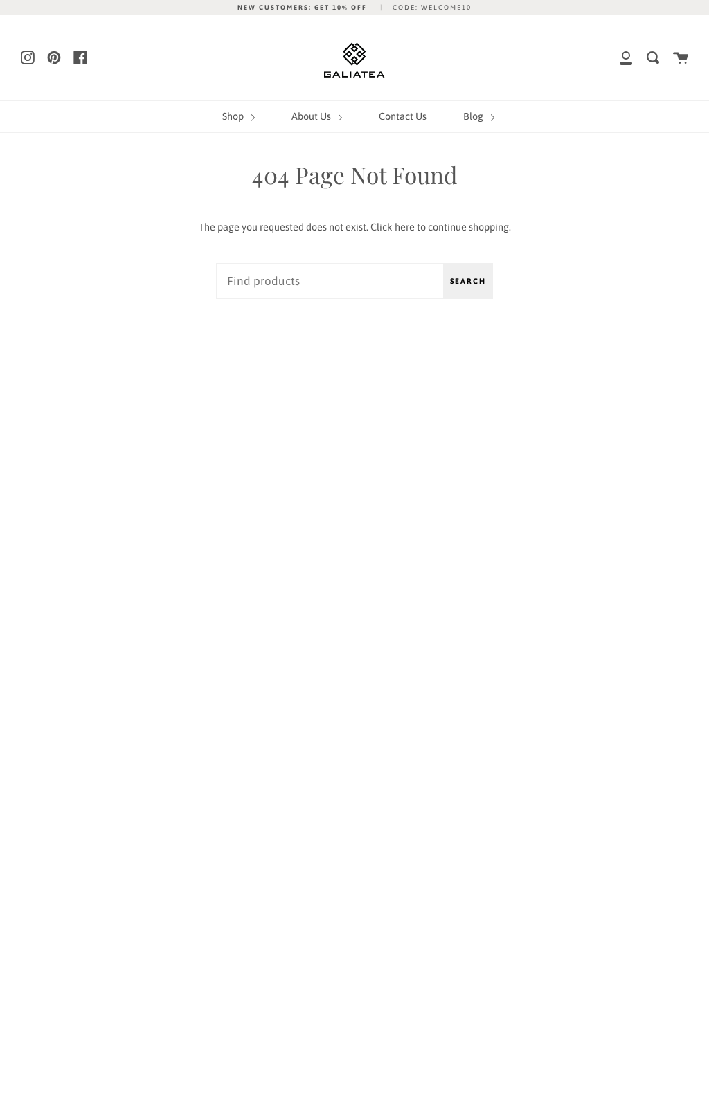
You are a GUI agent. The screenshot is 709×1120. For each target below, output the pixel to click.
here (405, 227)
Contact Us (403, 116)
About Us (312, 116)
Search (468, 281)
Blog (474, 116)
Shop (234, 116)
